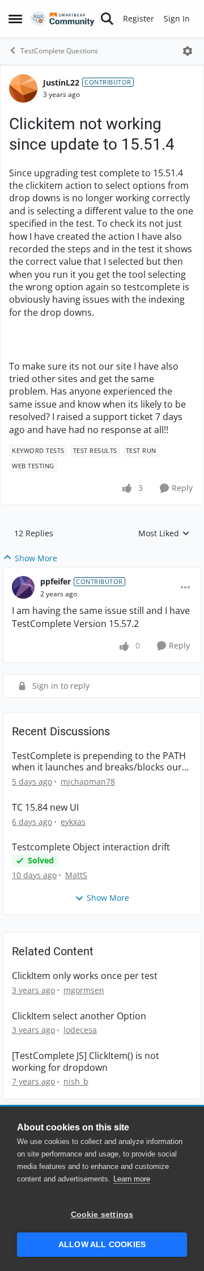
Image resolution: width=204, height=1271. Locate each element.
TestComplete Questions (59, 51)
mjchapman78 (88, 781)
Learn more (131, 1179)
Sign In (177, 18)
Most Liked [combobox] (164, 533)
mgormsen (83, 990)
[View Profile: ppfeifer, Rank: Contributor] (23, 587)
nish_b (75, 1081)
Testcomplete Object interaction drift (91, 847)
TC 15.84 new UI (45, 808)
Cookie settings (102, 1214)
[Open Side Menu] (15, 18)
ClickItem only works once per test (85, 976)
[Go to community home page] (63, 19)
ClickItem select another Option (79, 1016)
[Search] (107, 19)
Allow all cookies (102, 1244)
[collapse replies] (102, 572)
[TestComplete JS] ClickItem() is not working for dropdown (85, 1062)
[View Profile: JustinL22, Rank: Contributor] (23, 88)
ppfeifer (55, 581)
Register (138, 18)
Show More (36, 558)
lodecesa (80, 1029)
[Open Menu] (188, 51)
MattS (76, 875)
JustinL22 (61, 82)
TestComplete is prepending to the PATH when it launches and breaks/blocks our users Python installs (99, 762)
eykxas (73, 821)
